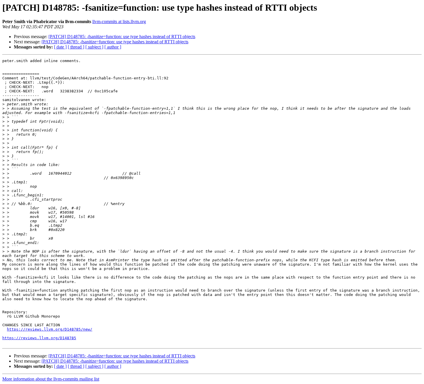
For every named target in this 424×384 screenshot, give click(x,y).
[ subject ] (94, 46)
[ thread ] (76, 46)
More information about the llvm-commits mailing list (50, 378)
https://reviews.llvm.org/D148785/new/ (49, 329)
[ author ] (112, 46)
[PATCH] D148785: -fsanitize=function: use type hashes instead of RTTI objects (121, 36)
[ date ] (60, 46)
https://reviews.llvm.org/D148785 (39, 338)
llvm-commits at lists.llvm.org (119, 21)
